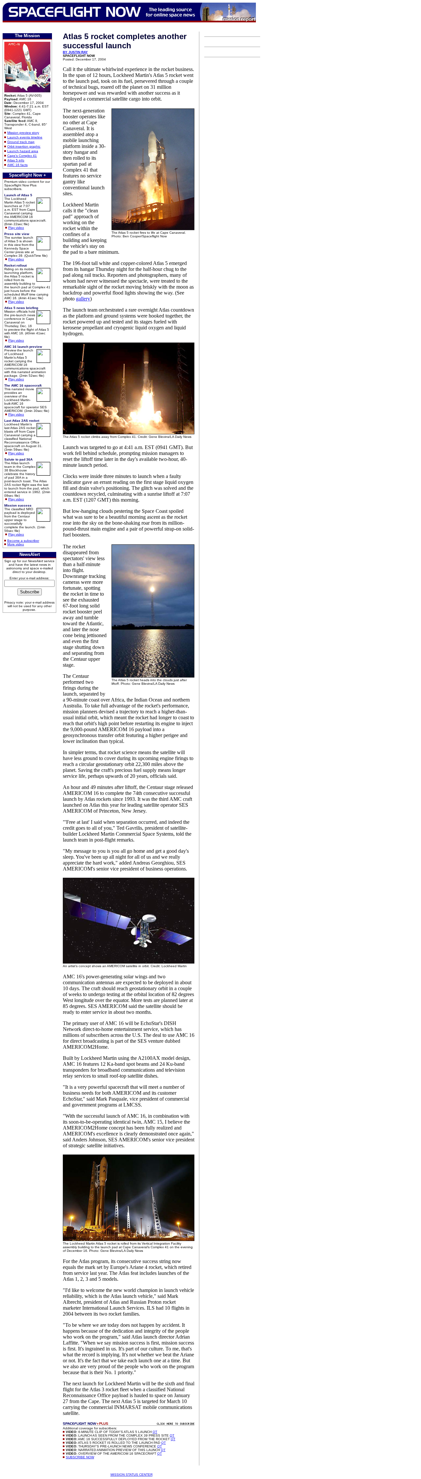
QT (155, 1432)
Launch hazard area (22, 151)
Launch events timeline (24, 137)
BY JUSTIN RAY (75, 52)
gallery (83, 298)
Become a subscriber (23, 540)
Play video (16, 227)
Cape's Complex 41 (22, 155)
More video (15, 544)
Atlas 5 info (15, 160)
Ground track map (21, 142)
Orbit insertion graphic (23, 146)
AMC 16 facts (17, 165)
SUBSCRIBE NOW (80, 1457)
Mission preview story (23, 132)
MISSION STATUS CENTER (132, 1474)
